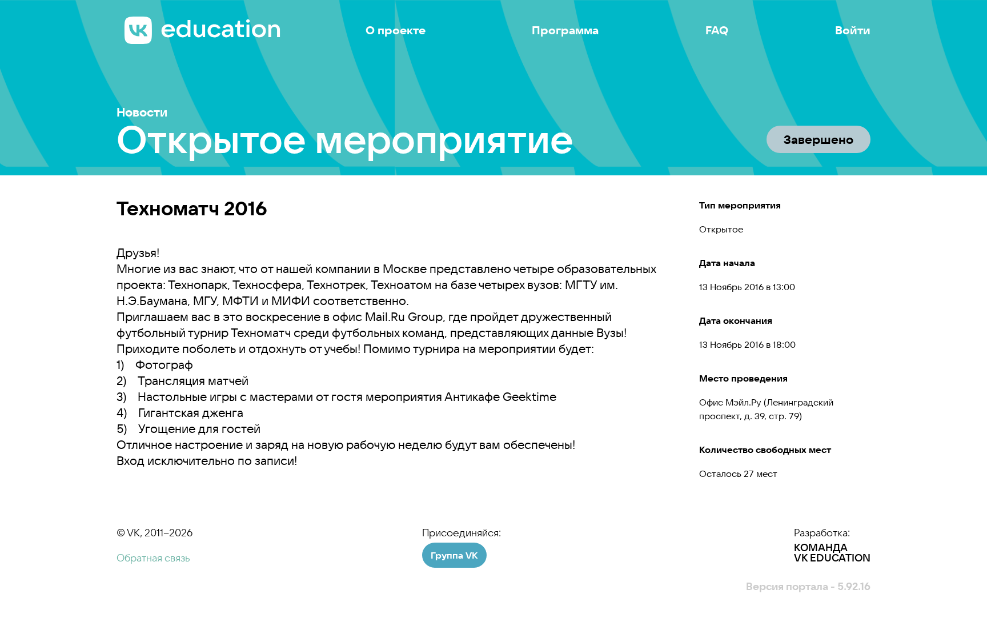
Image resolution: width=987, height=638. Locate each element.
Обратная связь (153, 557)
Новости (142, 112)
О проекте (396, 30)
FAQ (716, 30)
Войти (852, 30)
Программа (565, 30)
